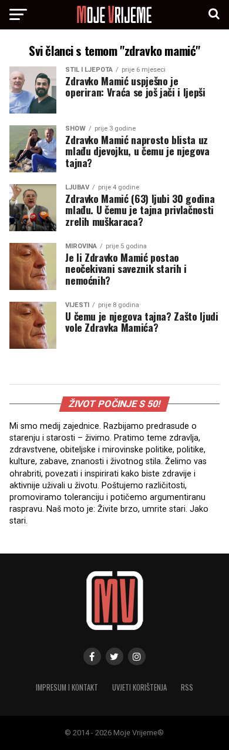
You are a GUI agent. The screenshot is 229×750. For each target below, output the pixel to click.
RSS (187, 687)
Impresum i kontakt (67, 687)
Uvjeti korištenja (139, 687)
